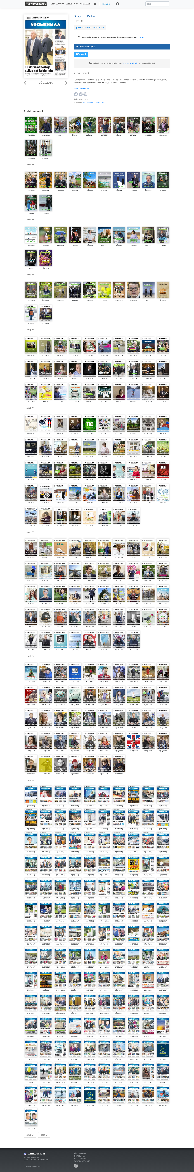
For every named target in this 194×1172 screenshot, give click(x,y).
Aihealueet (86, 4)
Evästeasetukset (82, 1161)
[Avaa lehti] (31, 124)
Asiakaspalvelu (31, 1157)
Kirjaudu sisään (130, 63)
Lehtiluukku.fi (36, 1154)
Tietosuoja (79, 1156)
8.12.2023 (140, 37)
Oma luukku (57, 4)
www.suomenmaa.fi (82, 88)
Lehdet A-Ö (72, 4)
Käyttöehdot (80, 1153)
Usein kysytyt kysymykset (36, 1160)
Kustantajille (80, 1158)
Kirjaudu (105, 4)
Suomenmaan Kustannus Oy (94, 102)
